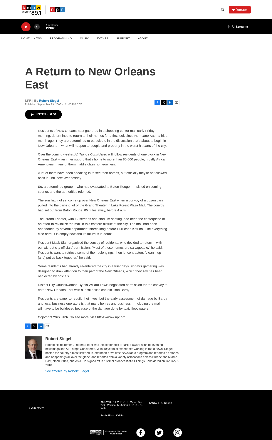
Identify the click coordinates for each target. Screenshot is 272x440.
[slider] (42, 27)
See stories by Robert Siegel (67, 371)
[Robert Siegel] (33, 347)
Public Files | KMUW (112, 415)
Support (123, 38)
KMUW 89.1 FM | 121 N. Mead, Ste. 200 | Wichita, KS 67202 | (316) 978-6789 (121, 405)
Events (102, 38)
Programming (61, 38)
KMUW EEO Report (160, 403)
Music (84, 38)
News (37, 38)
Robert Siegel (49, 100)
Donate (241, 10)
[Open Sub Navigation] (44, 38)
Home (25, 38)
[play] (26, 27)
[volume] (37, 27)
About (143, 38)
